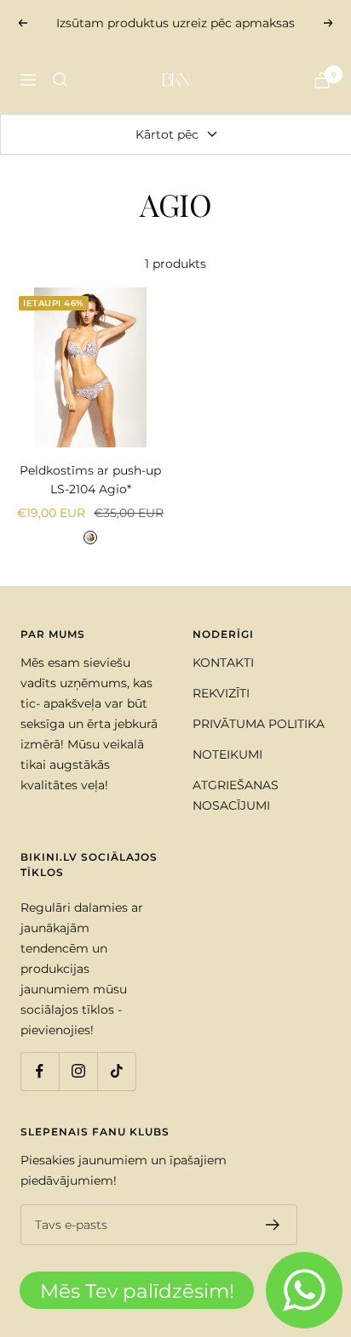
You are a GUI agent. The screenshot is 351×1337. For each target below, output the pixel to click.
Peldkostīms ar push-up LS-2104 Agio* (90, 480)
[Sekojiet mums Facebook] (39, 1071)
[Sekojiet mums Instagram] (78, 1071)
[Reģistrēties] (273, 1225)
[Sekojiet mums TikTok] (116, 1071)
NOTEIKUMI (227, 754)
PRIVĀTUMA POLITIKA (259, 723)
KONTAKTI (223, 662)
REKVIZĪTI (221, 693)
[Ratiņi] (322, 80)
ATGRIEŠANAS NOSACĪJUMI (236, 795)
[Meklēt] (60, 80)
